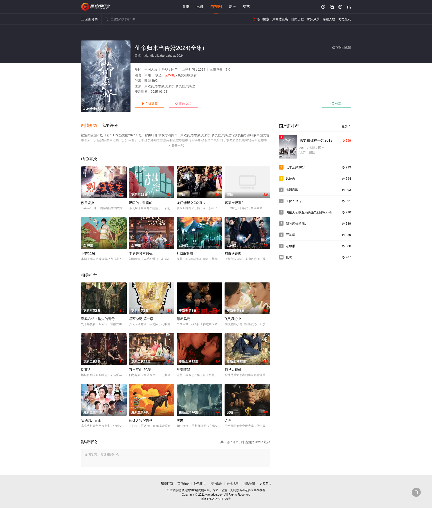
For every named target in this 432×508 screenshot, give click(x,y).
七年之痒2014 (296, 167)
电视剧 (216, 6)
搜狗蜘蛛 (216, 483)
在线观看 (150, 103)
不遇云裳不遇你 (141, 253)
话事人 (86, 369)
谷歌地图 (249, 483)
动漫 (232, 7)
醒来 (180, 420)
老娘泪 (290, 246)
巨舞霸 (290, 235)
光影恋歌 (292, 190)
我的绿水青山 (91, 420)
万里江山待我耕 (141, 369)
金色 (228, 420)
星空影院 (172, 490)
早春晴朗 (183, 369)
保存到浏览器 (341, 47)
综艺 (246, 7)
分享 (336, 103)
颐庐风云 (183, 319)
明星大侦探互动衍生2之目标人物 (309, 212)
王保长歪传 (294, 201)
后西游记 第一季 (141, 319)
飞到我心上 (233, 319)
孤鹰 (289, 257)
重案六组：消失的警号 (98, 319)
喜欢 (183, 103)
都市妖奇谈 (233, 253)
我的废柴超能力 (297, 223)
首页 (185, 7)
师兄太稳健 (233, 369)
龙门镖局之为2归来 (191, 203)
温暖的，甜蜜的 (141, 203)
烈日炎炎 (87, 203)
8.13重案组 (185, 253)
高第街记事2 (234, 203)
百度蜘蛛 (183, 483)
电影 (199, 7)
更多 (346, 126)
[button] (91, 125)
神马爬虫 (200, 483)
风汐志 (290, 178)
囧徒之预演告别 (141, 420)
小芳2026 (88, 253)
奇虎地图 (232, 483)
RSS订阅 (167, 483)
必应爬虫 (265, 483)
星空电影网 (95, 7)
